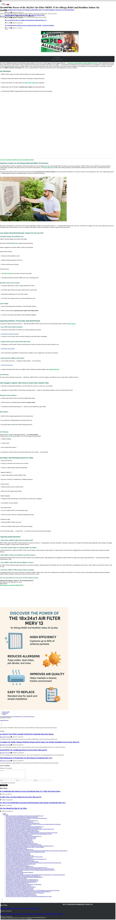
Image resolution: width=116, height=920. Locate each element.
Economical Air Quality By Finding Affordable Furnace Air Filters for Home (22, 861)
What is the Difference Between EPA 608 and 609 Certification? (19, 872)
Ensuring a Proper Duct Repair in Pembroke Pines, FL (17, 883)
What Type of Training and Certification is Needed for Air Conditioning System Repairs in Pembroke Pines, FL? (30, 845)
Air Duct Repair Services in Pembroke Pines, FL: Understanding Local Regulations (23, 884)
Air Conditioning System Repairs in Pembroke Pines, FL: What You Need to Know (23, 844)
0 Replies (32, 16)
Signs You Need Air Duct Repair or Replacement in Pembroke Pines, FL (21, 882)
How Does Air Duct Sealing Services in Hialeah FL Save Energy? (20, 888)
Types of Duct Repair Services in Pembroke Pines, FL (17, 865)
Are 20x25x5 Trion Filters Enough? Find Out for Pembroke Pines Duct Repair (22, 831)
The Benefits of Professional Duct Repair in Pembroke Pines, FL (19, 849)
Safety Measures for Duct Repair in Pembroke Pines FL (18, 819)
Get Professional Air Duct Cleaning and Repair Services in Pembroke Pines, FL (23, 823)
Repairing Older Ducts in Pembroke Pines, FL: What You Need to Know (21, 895)
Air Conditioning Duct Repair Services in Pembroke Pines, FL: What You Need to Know (25, 892)
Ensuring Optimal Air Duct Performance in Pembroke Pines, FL (19, 821)
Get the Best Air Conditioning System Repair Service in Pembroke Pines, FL (22, 880)
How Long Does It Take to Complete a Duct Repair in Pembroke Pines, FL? (22, 820)
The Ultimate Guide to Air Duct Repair (14, 871)
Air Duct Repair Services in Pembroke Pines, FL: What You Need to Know (22, 830)
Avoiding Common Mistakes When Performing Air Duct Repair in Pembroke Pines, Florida (25, 852)
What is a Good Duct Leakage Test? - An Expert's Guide (18, 853)
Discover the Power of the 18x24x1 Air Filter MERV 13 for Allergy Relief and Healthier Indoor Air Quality (29, 833)
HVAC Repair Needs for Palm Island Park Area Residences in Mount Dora (22, 817)
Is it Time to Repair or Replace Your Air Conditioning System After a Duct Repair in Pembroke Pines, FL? (28, 891)
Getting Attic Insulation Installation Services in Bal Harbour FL (19, 858)
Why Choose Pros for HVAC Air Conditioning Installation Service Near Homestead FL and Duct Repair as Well (30, 829)
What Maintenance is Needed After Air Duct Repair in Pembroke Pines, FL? (22, 879)
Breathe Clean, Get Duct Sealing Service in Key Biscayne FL (19, 839)
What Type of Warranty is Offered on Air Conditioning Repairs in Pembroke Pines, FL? (24, 877)
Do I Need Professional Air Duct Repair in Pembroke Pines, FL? (19, 855)
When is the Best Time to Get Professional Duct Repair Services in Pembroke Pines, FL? (25, 815)
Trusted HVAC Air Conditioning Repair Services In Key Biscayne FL (21, 864)
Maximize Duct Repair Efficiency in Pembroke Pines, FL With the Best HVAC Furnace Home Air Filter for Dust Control (31, 832)
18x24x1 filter (5, 713)
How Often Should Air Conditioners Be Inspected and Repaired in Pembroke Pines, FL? (25, 826)
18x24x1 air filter (6, 711)
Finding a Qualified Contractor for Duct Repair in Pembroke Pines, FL (21, 894)
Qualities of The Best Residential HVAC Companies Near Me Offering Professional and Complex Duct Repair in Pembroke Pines (33, 862)
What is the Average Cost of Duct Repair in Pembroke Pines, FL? (20, 842)
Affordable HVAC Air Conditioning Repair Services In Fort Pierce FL (21, 886)
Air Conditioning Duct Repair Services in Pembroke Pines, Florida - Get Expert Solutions (25, 847)
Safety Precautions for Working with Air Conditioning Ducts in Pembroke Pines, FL (24, 836)
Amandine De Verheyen (5, 16)
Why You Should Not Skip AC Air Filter (14, 873)
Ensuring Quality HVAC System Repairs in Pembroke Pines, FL (19, 866)
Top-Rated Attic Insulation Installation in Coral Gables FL (18, 854)
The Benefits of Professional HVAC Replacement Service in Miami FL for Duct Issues (24, 856)
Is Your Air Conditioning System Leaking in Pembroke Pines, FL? (20, 860)
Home (3, 3)
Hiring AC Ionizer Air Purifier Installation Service (16, 848)
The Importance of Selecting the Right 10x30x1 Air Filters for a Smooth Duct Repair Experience (26, 818)
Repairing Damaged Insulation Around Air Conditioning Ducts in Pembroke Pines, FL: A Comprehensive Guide (30, 868)
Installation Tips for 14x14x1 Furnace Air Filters (16, 878)
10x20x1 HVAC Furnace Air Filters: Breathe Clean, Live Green (19, 889)
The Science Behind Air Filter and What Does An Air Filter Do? (19, 841)
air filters (4, 714)
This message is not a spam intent (8, 782)
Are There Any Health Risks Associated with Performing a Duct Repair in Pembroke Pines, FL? (26, 859)
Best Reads (5, 814)
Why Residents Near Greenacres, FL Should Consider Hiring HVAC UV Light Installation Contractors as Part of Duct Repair (32, 890)
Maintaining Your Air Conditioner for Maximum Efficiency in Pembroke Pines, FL (23, 876)
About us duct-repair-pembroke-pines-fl (36, 917)
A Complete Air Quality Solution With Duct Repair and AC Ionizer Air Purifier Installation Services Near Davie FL (30, 870)
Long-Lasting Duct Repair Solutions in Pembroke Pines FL (18, 885)
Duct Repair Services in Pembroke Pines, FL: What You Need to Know (21, 837)
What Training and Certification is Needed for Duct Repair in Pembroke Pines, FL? (23, 827)
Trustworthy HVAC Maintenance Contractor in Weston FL (18, 825)
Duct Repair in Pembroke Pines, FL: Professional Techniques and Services (22, 843)
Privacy (30, 918)
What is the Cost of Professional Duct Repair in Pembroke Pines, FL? (20, 838)
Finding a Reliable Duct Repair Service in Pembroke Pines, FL (19, 835)
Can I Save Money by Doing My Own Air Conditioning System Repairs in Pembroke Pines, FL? (26, 867)
